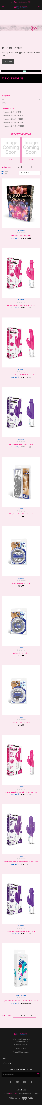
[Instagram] (24, 1082)
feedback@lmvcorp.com (21, 1052)
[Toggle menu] (3, 7)
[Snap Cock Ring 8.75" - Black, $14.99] (21, 551)
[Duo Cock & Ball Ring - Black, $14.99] (21, 690)
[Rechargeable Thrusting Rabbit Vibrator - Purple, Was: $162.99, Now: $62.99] (21, 899)
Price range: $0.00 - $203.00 (12, 112)
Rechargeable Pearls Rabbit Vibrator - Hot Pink (21, 305)
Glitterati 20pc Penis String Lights (21, 236)
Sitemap (35, 1094)
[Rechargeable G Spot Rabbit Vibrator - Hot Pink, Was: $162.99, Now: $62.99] (21, 342)
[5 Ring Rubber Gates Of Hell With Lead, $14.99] (21, 481)
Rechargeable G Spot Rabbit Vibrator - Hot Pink (21, 375)
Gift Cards (5, 103)
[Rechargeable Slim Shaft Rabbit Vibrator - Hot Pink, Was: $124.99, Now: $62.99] (21, 760)
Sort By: (23, 173)
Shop (3, 99)
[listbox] (33, 173)
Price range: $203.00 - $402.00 (13, 115)
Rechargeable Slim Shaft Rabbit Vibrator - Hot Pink (21, 792)
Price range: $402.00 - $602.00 (13, 119)
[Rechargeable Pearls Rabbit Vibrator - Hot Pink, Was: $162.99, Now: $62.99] (21, 273)
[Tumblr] (31, 1082)
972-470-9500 (21, 1048)
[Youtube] (17, 1082)
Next (34, 167)
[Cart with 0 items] (39, 7)
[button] (8, 61)
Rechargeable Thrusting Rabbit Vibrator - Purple (21, 931)
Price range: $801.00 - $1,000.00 (13, 126)
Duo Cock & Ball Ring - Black (21, 723)
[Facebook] (10, 1082)
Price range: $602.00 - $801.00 (13, 122)
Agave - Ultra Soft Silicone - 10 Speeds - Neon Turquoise (21, 1001)
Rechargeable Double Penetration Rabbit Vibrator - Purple (21, 862)
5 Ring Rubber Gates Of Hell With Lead (21, 514)
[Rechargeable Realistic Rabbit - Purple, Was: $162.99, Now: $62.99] (21, 412)
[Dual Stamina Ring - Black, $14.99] (21, 620)
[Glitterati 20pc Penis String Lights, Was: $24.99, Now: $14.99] (21, 203)
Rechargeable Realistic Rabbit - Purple (21, 444)
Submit (37, 1074)
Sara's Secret (13, 1094)
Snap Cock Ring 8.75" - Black (21, 583)
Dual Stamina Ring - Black (21, 653)
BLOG (23, 1089)
